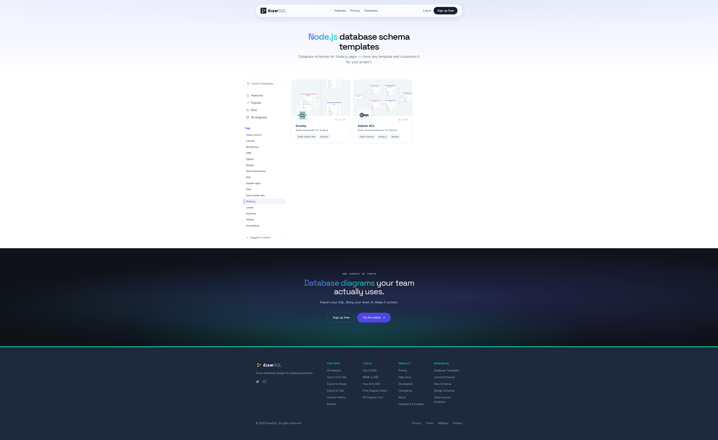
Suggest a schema (260, 237)
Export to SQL (335, 390)
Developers (405, 383)
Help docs (404, 377)
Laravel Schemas (444, 377)
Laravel (250, 140)
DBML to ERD (371, 377)
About (402, 397)
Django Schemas (444, 390)
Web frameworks (256, 171)
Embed (331, 404)
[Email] (264, 382)
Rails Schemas (443, 383)
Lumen (250, 207)
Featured (257, 95)
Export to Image (336, 383)
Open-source (253, 134)
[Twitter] (258, 382)
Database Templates (446, 370)
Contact (457, 423)
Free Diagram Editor (375, 390)
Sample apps (253, 183)
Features (340, 10)
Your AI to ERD (371, 383)
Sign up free (445, 10)
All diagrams (259, 117)
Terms (429, 423)
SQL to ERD (370, 370)
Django (250, 165)
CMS (248, 153)
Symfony (251, 213)
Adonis (250, 219)
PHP (248, 177)
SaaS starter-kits (255, 195)
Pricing (354, 10)
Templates (371, 10)
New (254, 110)
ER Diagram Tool (373, 397)
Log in (427, 10)
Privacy (416, 423)
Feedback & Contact (411, 404)
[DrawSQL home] (274, 11)
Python (250, 159)
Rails (248, 189)
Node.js (250, 201)
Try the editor (372, 317)
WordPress (252, 147)
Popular (256, 102)
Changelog (405, 390)
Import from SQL (337, 377)
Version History (336, 397)
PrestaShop (252, 225)
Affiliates (443, 423)
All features (334, 370)
